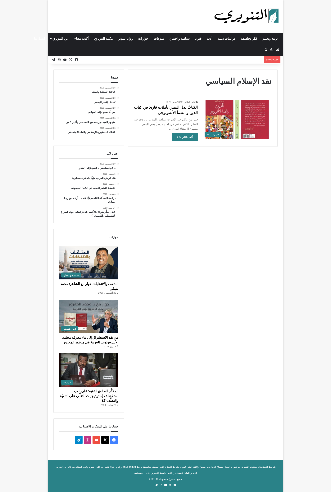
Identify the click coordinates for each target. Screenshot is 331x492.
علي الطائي (189, 102)
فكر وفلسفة (249, 38)
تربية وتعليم (270, 38)
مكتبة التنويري (103, 38)
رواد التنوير (125, 38)
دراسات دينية (226, 38)
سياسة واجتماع (180, 38)
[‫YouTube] (96, 440)
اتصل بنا (39, 38)
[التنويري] (246, 16)
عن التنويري (60, 38)
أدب (209, 38)
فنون (198, 38)
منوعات (159, 38)
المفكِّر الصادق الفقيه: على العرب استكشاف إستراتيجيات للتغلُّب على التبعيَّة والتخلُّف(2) (89, 396)
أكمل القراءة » (185, 136)
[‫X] (105, 440)
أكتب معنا (82, 38)
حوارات (143, 38)
